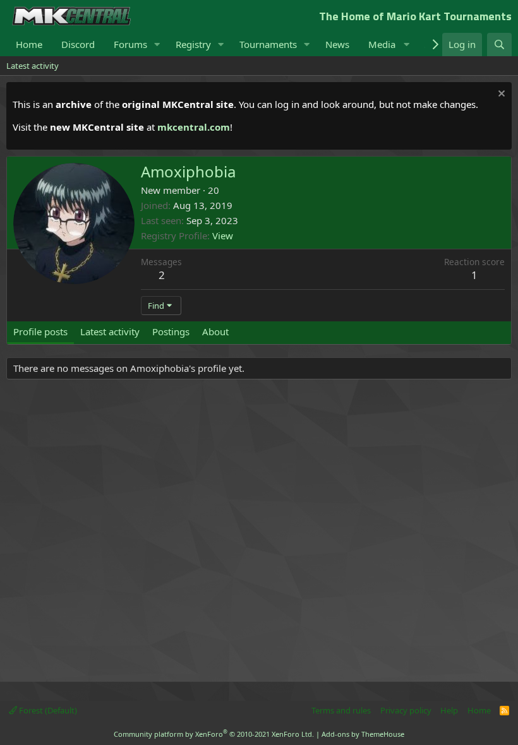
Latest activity (32, 65)
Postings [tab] (171, 331)
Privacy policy (405, 710)
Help (449, 710)
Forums (130, 44)
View (222, 235)
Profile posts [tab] (40, 331)
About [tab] (215, 331)
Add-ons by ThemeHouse (363, 734)
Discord (78, 44)
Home (29, 44)
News (337, 44)
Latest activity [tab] (110, 331)
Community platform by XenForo (214, 734)
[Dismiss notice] (500, 95)
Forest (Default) (47, 710)
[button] (157, 44)
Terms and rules (341, 710)
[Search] (499, 44)
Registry (193, 44)
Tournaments (268, 44)
